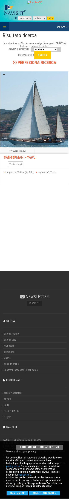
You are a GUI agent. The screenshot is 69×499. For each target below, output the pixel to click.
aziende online (11, 363)
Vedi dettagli (18, 151)
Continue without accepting (39, 447)
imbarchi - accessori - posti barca (21, 370)
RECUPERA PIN (11, 411)
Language (62, 27)
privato (7, 398)
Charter (7, 357)
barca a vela (10, 339)
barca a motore (11, 333)
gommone (9, 351)
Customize (17, 493)
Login (7, 405)
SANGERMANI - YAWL (19, 157)
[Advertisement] (34, 225)
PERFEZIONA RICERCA (36, 62)
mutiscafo (9, 345)
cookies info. (25, 474)
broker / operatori (13, 392)
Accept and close (44, 493)
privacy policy (13, 466)
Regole (7, 417)
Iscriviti (34, 303)
